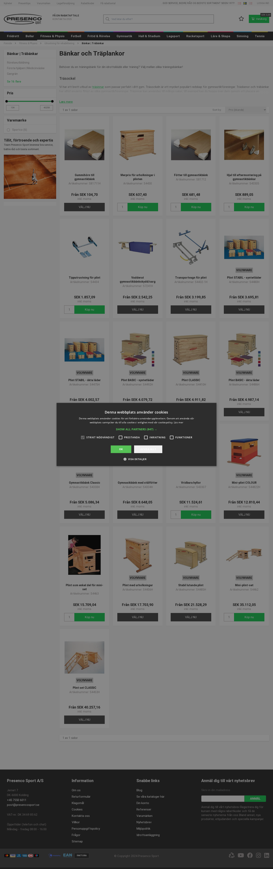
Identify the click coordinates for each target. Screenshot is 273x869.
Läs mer (178, 422)
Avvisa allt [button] (148, 449)
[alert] (136, 434)
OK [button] (121, 449)
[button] (136, 429)
